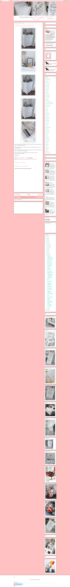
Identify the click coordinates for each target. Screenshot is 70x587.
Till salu (31, 159)
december (48, 244)
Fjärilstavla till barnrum (49, 268)
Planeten (18, 584)
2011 (47, 309)
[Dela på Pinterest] (32, 157)
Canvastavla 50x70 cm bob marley (49, 277)
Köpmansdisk (47, 113)
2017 (47, 238)
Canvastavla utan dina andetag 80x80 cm (49, 284)
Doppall (46, 92)
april (47, 252)
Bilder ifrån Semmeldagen (49, 256)
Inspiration (46, 106)
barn (46, 148)
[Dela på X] (30, 157)
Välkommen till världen (49, 299)
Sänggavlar (47, 138)
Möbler (25, 159)
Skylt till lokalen (49, 261)
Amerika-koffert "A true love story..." (50, 286)
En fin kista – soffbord (51, 183)
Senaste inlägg (17, 194)
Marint (46, 116)
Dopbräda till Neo (52, 175)
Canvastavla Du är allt (50, 297)
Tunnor (46, 141)
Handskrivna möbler (20, 159)
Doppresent (51, 169)
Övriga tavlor (47, 152)
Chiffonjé (46, 89)
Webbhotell (20, 199)
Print (46, 124)
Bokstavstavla (47, 82)
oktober (48, 245)
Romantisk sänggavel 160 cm (52, 202)
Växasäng (46, 147)
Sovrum (46, 131)
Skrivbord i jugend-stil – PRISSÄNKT (50, 302)
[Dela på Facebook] (31, 157)
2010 (47, 310)
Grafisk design (47, 100)
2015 (47, 239)
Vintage (34, 159)
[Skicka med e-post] (28, 157)
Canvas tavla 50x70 (49, 289)
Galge (46, 99)
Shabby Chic (28, 159)
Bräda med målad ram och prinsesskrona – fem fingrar (50, 275)
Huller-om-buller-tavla (48, 103)
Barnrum (47, 196)
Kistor (46, 110)
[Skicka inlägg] (26, 157)
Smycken (46, 130)
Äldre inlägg (40, 194)
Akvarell (46, 78)
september (48, 246)
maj (47, 251)
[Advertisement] (20, 207)
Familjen (46, 96)
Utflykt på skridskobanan (49, 304)
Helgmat (48, 294)
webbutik (46, 151)
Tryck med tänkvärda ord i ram (50, 281)
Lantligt (46, 114)
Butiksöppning (49, 300)
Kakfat (46, 109)
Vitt (36, 159)
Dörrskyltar (46, 95)
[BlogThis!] (29, 157)
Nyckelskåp (47, 120)
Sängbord (46, 137)
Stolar (46, 134)
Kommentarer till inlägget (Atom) (31, 197)
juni (47, 250)
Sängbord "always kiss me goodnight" (50, 293)
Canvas (46, 88)
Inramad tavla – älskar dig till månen (50, 272)
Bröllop (46, 86)
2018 (47, 237)
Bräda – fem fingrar (49, 262)
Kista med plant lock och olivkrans (49, 288)
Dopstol (46, 93)
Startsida (28, 194)
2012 (47, 243)
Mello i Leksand (49, 266)
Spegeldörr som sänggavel (52, 189)
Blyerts (46, 81)
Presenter (46, 123)
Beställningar (47, 79)
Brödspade (46, 85)
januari (48, 307)
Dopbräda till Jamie (49, 263)
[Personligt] (16, 199)
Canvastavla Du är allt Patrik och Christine (50, 258)
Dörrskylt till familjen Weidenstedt (49, 265)
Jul (45, 107)
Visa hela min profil (48, 40)
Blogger (39, 579)
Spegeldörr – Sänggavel (49, 291)
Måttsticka (46, 117)
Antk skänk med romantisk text (49, 305)
